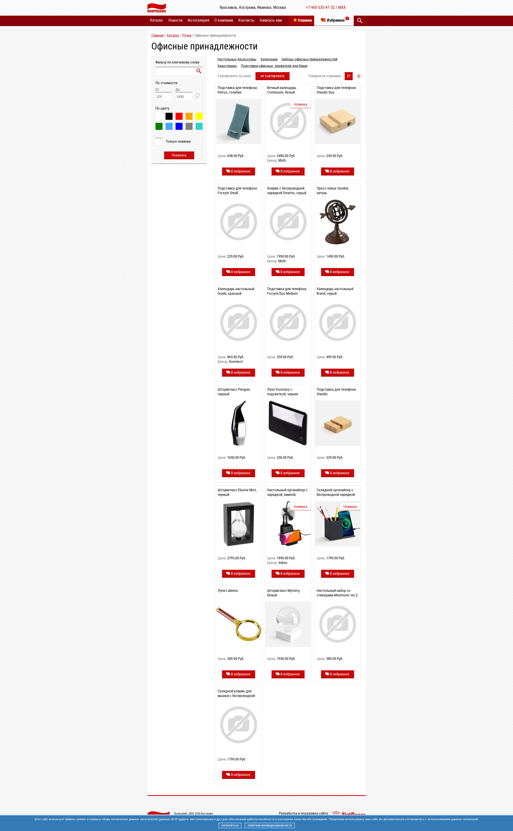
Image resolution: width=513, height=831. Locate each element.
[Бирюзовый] (199, 126)
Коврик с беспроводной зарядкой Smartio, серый (286, 190)
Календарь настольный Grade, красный (236, 291)
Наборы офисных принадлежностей (309, 59)
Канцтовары (227, 66)
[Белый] (159, 116)
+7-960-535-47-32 (320, 7)
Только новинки (178, 141)
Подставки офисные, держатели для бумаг (274, 66)
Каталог (173, 35)
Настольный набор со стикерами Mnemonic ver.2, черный (337, 595)
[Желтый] (199, 116)
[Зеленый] (159, 126)
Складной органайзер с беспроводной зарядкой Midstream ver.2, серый (336, 494)
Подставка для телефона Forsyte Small (237, 190)
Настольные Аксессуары (236, 59)
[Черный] (169, 116)
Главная (157, 35)
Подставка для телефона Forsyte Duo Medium (286, 291)
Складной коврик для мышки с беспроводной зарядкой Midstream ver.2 (237, 696)
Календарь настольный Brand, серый (335, 291)
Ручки (186, 35)
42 (359, 76)
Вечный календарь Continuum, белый (281, 90)
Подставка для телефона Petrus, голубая (237, 90)
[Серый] (189, 126)
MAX (342, 7)
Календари (269, 59)
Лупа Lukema (228, 590)
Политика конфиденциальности (269, 825)
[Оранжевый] (189, 116)
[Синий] (179, 126)
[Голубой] (169, 126)
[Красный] (179, 116)
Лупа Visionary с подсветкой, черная (282, 391)
